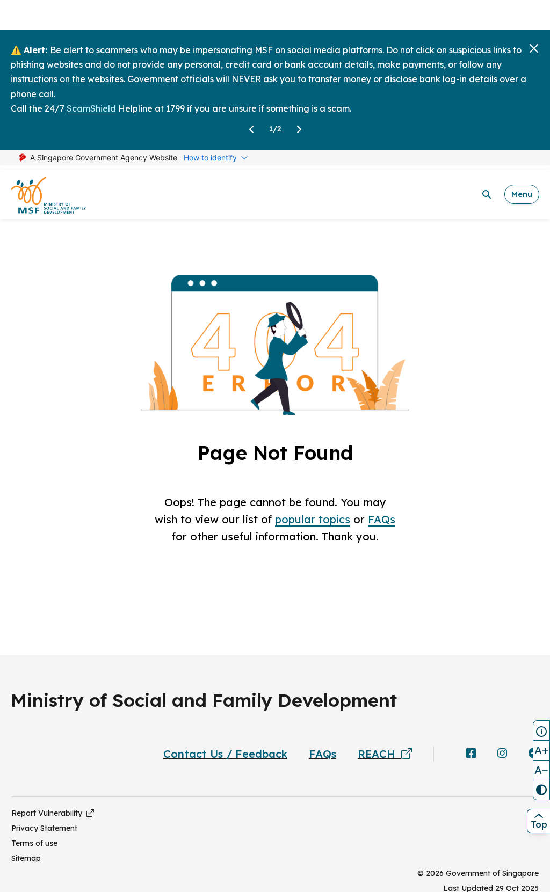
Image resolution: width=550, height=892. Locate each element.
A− (541, 770)
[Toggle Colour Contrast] (541, 790)
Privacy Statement (44, 828)
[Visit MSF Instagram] (502, 754)
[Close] (534, 48)
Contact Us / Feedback (225, 754)
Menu (521, 194)
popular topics (312, 519)
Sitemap (26, 858)
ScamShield (91, 108)
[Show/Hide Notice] (541, 730)
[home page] (48, 194)
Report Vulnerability (48, 813)
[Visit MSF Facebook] (471, 754)
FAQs (381, 519)
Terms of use (34, 843)
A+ (541, 750)
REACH (379, 754)
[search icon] (486, 194)
